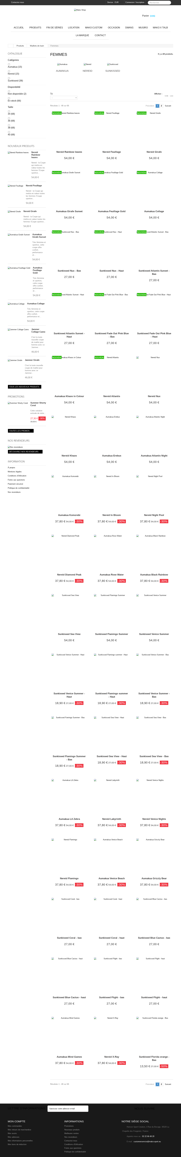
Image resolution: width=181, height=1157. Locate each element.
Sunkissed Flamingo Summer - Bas (69, 758)
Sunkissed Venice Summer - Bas (154, 695)
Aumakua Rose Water (112, 574)
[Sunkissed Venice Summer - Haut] (69, 671)
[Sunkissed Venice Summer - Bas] (154, 671)
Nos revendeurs (19, 440)
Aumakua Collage (36, 303)
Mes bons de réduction (17, 1144)
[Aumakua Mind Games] (69, 1034)
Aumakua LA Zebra (69, 819)
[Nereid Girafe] (14, 211)
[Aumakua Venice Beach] (112, 856)
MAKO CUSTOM (93, 27)
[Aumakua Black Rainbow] (154, 552)
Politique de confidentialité (18, 488)
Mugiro (143, 27)
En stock (14, 101)
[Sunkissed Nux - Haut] (112, 248)
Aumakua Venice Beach (112, 878)
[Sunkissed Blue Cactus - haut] (69, 975)
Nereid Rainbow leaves (35, 155)
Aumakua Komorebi (69, 515)
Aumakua (15, 67)
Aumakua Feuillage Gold (37, 270)
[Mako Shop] (90, 14)
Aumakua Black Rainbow (154, 574)
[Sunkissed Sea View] (69, 611)
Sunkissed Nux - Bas (69, 270)
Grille (166, 96)
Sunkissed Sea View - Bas (154, 756)
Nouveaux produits (21, 146)
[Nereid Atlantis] (112, 374)
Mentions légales (15, 472)
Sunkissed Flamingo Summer (111, 634)
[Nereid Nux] (154, 374)
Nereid (13, 74)
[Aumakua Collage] (16, 304)
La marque (82, 35)
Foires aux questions (16, 480)
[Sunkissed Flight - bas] (112, 975)
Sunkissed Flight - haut (154, 997)
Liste (171, 96)
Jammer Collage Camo (38, 330)
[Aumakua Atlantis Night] (154, 433)
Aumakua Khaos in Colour (69, 396)
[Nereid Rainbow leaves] (18, 152)
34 (11, 114)
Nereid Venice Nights (154, 819)
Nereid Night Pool (154, 515)
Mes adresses (13, 1137)
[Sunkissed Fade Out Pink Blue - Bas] (112, 311)
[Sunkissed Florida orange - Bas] (154, 1034)
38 (11, 127)
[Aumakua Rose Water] (112, 552)
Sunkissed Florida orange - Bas (154, 1058)
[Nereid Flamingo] (69, 856)
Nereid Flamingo (69, 878)
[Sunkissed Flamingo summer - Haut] (112, 671)
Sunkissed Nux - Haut (112, 270)
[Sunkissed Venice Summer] (154, 611)
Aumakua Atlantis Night (154, 455)
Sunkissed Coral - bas (69, 938)
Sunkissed (15, 80)
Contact (100, 35)
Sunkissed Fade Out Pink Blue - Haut (154, 335)
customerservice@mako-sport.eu (147, 1141)
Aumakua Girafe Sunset (39, 235)
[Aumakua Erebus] (112, 433)
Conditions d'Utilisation (17, 476)
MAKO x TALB (160, 27)
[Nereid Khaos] (69, 433)
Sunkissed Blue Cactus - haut (69, 997)
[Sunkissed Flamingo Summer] (112, 611)
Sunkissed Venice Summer (154, 634)
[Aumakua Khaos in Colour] (69, 374)
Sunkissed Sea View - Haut (112, 756)
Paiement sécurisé (15, 484)
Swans (129, 27)
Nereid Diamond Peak (69, 574)
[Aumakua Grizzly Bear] (154, 856)
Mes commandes (15, 1126)
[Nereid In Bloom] (112, 492)
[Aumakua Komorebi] (69, 492)
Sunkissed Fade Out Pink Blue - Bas (112, 335)
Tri (51, 94)
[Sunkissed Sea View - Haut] (112, 734)
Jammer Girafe (32, 360)
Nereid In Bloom (112, 515)
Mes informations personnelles (20, 1141)
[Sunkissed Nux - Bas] (69, 248)
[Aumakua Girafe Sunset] (19, 234)
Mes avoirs (12, 1133)
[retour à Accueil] (10, 46)
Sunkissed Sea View (69, 634)
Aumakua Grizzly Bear (154, 878)
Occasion (114, 27)
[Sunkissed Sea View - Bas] (154, 734)
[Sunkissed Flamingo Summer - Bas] (69, 734)
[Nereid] (87, 64)
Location (73, 27)
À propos (11, 467)
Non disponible (17, 94)
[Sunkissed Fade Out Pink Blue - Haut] (154, 311)
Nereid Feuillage (34, 185)
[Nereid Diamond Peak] (69, 552)
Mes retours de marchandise (19, 1130)
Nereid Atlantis (111, 396)
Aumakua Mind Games (69, 1057)
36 (11, 121)
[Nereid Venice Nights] (154, 796)
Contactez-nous (17, 2)
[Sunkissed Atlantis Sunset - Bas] (154, 248)
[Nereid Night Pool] (154, 492)
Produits (35, 27)
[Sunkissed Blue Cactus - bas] (154, 915)
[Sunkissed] (112, 64)
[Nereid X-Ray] (112, 1034)
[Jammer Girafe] (15, 360)
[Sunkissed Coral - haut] (112, 915)
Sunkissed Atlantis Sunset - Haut (69, 335)
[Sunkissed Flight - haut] (154, 975)
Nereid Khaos (69, 455)
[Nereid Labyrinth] (112, 796)
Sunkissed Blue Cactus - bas (154, 938)
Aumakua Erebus (111, 455)
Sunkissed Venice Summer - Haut (69, 695)
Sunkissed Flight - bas (111, 997)
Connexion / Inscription (134, 2)
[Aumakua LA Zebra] (69, 796)
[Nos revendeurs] (27, 447)
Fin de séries (54, 27)
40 (11, 134)
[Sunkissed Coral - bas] (69, 915)
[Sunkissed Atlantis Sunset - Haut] (69, 311)
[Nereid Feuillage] (15, 186)
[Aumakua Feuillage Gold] (19, 268)
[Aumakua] (62, 64)
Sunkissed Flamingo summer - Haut (111, 695)
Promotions (16, 396)
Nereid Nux (154, 396)
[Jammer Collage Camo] (18, 329)
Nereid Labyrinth (111, 819)
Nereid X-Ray (111, 1057)
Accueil (19, 27)
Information (16, 461)
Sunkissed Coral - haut (111, 938)
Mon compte (16, 1121)
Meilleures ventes (71, 1133)
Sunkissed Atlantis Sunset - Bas (154, 272)
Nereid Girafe (30, 211)
